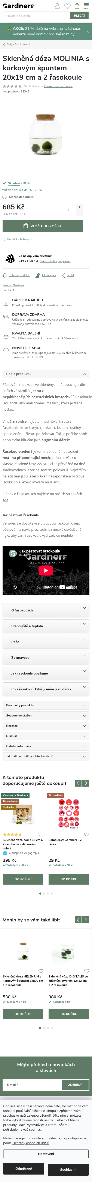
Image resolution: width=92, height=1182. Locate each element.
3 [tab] (48, 893)
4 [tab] (52, 893)
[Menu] (86, 5)
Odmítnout (23, 1168)
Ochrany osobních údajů (30, 1143)
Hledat (79, 16)
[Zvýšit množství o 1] (79, 207)
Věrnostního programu (55, 261)
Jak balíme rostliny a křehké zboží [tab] (29, 756)
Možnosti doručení (21, 197)
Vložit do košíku (46, 226)
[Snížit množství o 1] (79, 213)
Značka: (13, 285)
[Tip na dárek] (69, 814)
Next (85, 783)
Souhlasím (68, 1169)
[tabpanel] (23, 839)
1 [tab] (40, 893)
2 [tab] (44, 893)
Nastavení (46, 1154)
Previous (78, 783)
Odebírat (75, 1085)
